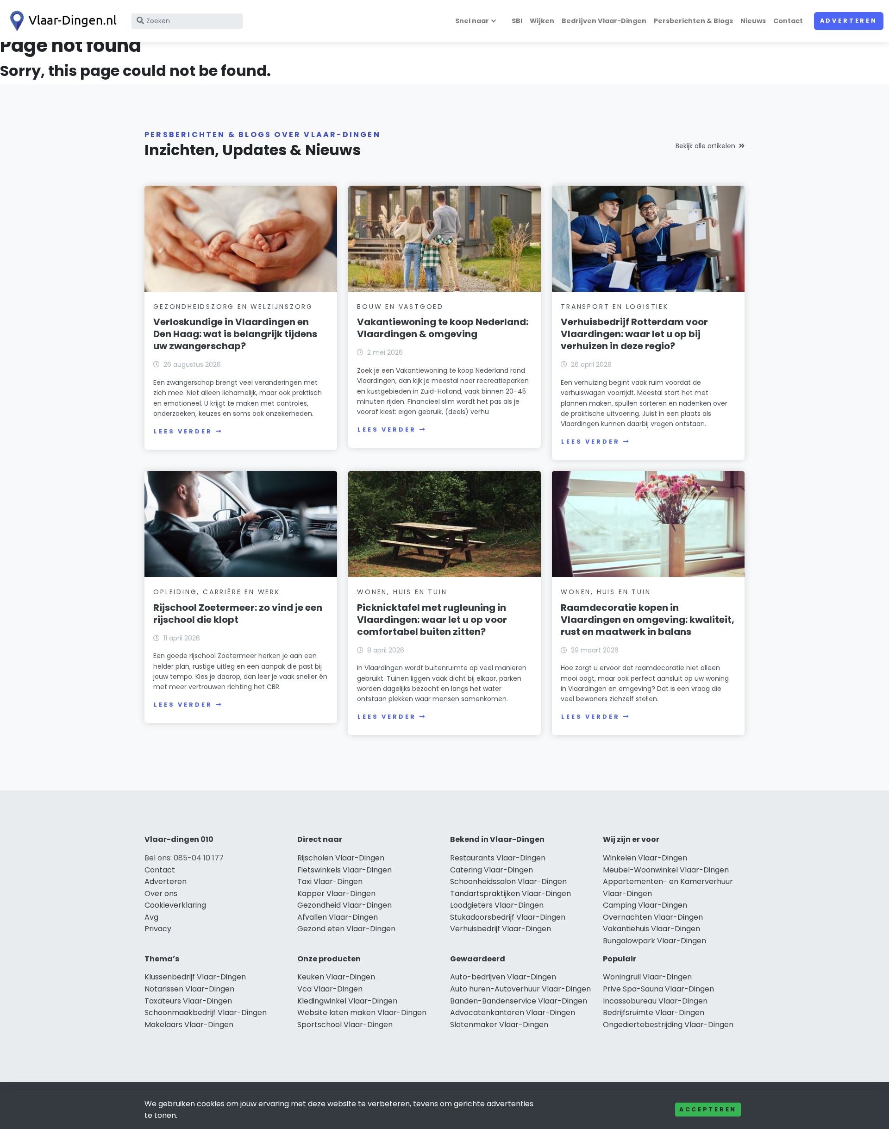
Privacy (157, 928)
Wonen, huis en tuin (402, 591)
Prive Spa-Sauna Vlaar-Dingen (658, 989)
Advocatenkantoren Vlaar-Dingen (512, 1012)
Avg (151, 917)
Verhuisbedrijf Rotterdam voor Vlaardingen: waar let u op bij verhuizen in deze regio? (634, 333)
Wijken (542, 20)
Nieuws (753, 20)
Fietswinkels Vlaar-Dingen (344, 870)
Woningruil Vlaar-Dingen (647, 977)
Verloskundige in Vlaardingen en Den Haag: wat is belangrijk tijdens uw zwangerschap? (235, 333)
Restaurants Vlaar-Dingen (497, 858)
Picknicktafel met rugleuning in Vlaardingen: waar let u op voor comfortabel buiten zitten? (432, 619)
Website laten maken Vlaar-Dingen (361, 1012)
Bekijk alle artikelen (705, 146)
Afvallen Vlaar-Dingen (337, 917)
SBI (517, 20)
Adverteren (848, 21)
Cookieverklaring (175, 905)
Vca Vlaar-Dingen (330, 989)
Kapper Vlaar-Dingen (336, 893)
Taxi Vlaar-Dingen (330, 881)
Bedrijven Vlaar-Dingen (604, 20)
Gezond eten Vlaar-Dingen (346, 928)
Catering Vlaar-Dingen (491, 870)
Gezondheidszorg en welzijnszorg (233, 306)
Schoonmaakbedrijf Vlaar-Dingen (205, 1012)
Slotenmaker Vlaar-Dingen (499, 1024)
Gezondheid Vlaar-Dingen (344, 905)
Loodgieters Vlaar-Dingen (497, 905)
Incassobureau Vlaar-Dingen (655, 1001)
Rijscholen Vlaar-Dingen (340, 858)
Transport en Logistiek (615, 306)
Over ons (160, 893)
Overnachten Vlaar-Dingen (653, 917)
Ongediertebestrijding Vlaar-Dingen (668, 1024)
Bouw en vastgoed (400, 306)
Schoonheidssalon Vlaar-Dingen (508, 881)
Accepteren (708, 1109)
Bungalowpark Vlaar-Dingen (654, 940)
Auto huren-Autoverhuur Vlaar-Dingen (520, 989)
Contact (788, 20)
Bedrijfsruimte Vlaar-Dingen (653, 1012)
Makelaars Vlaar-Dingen (188, 1024)
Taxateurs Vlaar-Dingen (188, 1001)
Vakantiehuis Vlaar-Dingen (651, 928)
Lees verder (183, 431)
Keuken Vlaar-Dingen (336, 977)
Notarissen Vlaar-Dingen (189, 989)
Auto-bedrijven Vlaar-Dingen (503, 977)
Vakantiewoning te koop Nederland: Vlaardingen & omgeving (442, 327)
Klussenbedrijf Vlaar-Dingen (195, 977)
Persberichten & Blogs (693, 20)
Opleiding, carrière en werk (216, 591)
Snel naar (472, 20)
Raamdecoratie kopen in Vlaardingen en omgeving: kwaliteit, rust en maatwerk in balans (647, 619)
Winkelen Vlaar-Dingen (645, 858)
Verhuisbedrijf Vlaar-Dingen (500, 928)
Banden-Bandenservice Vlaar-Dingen (518, 1001)
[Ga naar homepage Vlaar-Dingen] (61, 21)
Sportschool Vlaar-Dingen (345, 1024)
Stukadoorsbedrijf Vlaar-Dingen (507, 917)
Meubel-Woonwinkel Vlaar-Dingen (666, 870)
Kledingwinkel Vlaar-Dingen (347, 1001)
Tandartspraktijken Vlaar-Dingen (510, 893)
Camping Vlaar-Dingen (645, 905)
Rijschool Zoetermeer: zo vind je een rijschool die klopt (237, 613)
